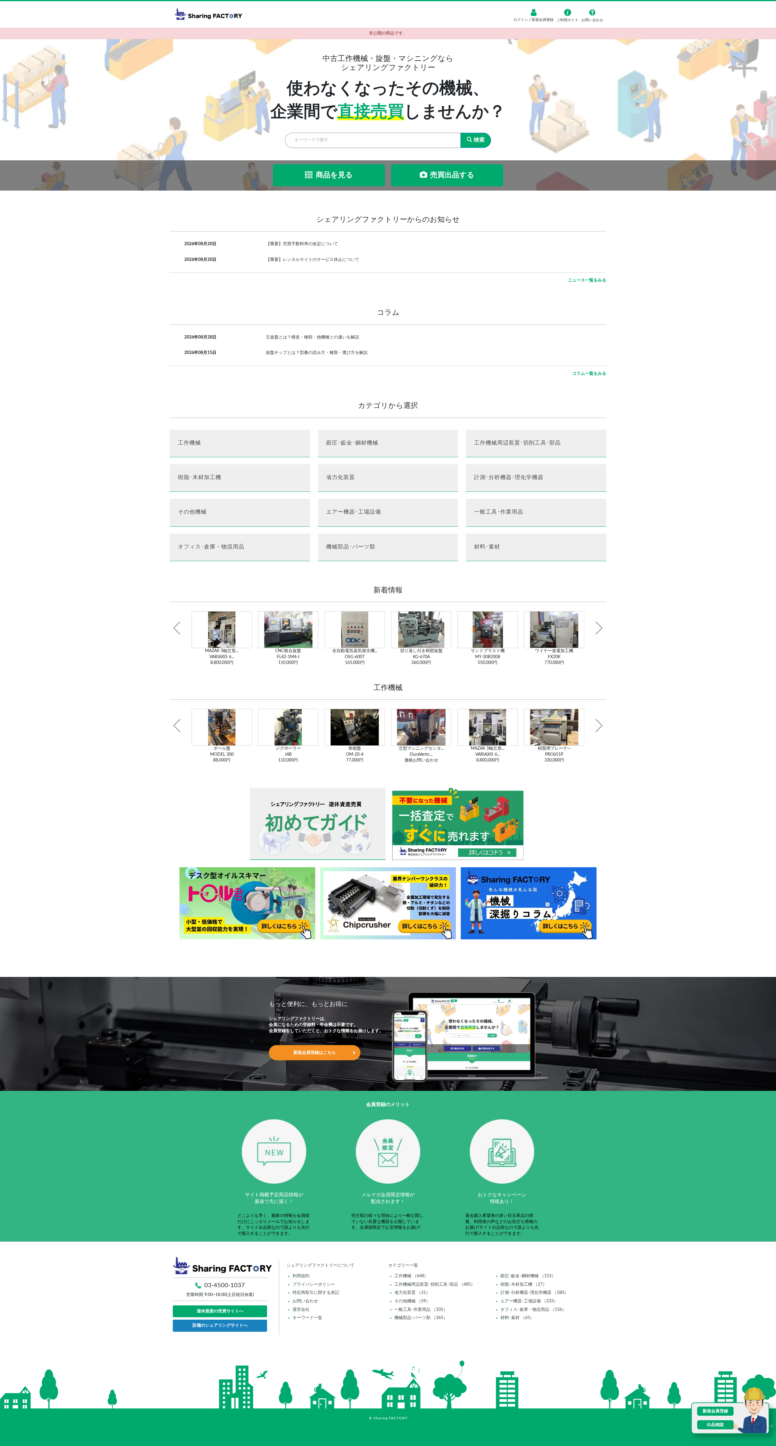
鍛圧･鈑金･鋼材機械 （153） (528, 1276)
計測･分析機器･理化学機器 (509, 477)
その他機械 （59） (412, 1301)
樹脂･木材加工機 (199, 477)
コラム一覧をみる (589, 373)
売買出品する (452, 175)
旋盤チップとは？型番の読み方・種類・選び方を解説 (317, 353)
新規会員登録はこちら (314, 1053)
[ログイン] (533, 12)
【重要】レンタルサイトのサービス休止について (312, 260)
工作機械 (189, 443)
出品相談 (715, 1425)
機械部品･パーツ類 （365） (420, 1318)
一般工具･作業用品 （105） (420, 1310)
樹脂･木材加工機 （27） (523, 1284)
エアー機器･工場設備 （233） (529, 1301)
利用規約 (301, 1276)
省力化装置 (340, 477)
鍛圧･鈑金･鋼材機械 (352, 443)
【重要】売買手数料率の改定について (302, 244)
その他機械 (192, 512)
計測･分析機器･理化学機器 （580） (534, 1293)
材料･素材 (487, 547)
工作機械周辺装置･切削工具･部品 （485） (434, 1284)
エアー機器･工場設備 (353, 512)
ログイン (521, 20)
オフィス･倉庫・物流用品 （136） (533, 1310)
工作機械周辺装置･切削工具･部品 (517, 443)
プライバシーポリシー (314, 1284)
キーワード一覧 (307, 1318)
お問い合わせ (305, 1301)
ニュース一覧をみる (587, 280)
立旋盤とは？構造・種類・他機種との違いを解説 (312, 337)
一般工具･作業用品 (498, 512)
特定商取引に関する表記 (316, 1293)
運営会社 (301, 1310)
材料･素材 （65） (517, 1318)
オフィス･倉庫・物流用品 (211, 547)
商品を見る (334, 175)
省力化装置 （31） (412, 1293)
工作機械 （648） (411, 1276)
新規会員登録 (542, 20)
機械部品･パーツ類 (350, 547)
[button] (177, 628)
